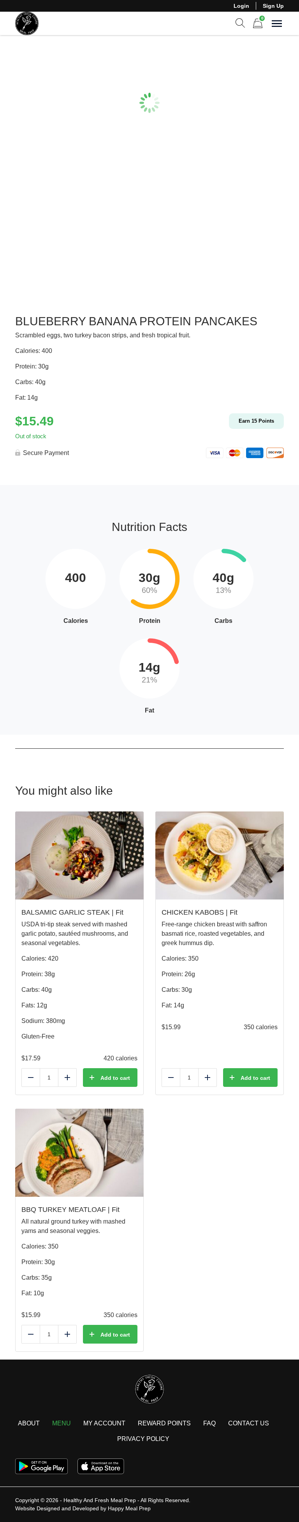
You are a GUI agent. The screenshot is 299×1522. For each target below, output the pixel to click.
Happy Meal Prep (129, 1508)
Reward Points (164, 1423)
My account (104, 1423)
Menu (61, 1423)
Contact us (248, 1423)
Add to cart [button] (115, 1078)
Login (241, 6)
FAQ (209, 1423)
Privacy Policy (143, 1439)
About (29, 1423)
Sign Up (273, 6)
